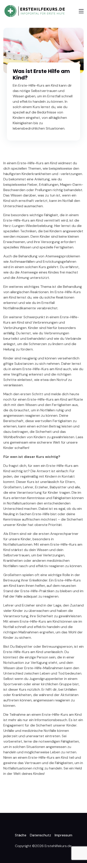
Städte (20, 835)
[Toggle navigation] (81, 11)
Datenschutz (40, 835)
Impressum (63, 835)
